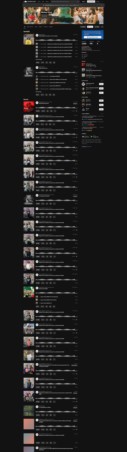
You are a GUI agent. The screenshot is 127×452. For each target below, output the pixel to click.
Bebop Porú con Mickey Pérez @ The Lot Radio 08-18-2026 (60, 44)
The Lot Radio (43, 44)
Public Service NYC (44, 76)
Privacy (86, 139)
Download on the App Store (86, 136)
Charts (83, 142)
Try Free (80, 5)
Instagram (85, 55)
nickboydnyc (85, 119)
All (24, 26)
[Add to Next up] (54, 62)
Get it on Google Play (94, 136)
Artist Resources (88, 141)
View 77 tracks (39, 59)
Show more (84, 52)
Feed (43, 1)
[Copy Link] (50, 62)
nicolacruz (85, 130)
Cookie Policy (91, 139)
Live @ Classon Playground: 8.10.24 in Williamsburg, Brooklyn (62, 89)
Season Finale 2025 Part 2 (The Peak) (58, 82)
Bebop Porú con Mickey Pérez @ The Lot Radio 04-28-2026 (60, 56)
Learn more (86, 34)
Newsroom (95, 141)
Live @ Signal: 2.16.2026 (55, 76)
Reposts (51, 26)
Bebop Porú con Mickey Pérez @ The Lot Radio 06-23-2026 (60, 50)
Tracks (36, 26)
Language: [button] (86, 146)
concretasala (85, 125)
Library (47, 1)
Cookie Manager (97, 139)
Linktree (85, 56)
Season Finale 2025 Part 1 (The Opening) (58, 79)
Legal (83, 139)
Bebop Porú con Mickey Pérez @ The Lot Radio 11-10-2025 (89, 122)
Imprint (83, 141)
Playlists (45, 26)
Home (39, 1)
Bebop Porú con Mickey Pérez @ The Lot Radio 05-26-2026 (60, 53)
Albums (40, 26)
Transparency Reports (89, 142)
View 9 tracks (38, 91)
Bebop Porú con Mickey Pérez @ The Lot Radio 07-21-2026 (60, 47)
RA (84, 58)
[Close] (101, 5)
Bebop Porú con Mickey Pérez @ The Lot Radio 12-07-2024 (89, 127)
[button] (102, 1)
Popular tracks (30, 26)
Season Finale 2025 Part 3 (55, 86)
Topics (99, 141)
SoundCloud (30, 1)
